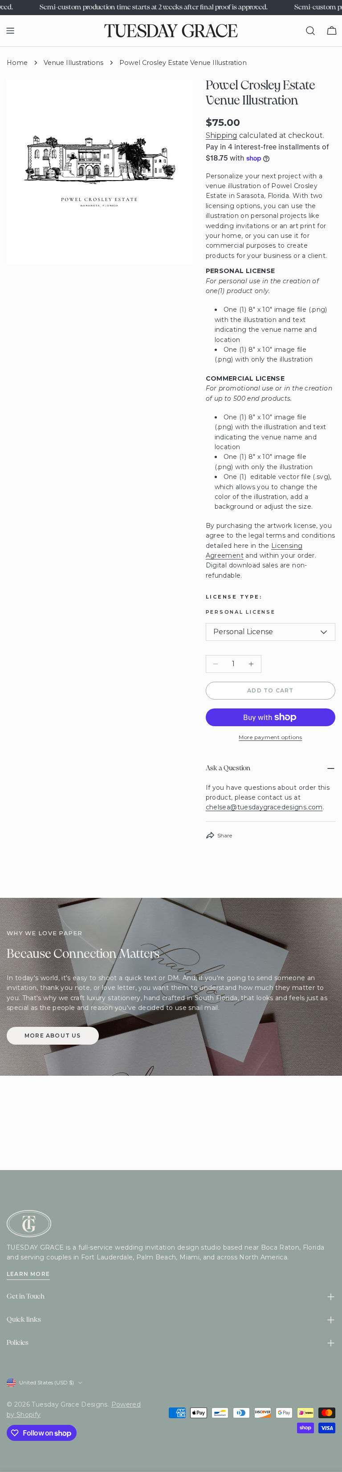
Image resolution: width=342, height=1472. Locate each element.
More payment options (270, 737)
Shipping (221, 135)
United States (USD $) (46, 1382)
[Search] (310, 31)
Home (17, 63)
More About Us (52, 1035)
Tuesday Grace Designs (69, 1404)
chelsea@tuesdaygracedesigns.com (264, 807)
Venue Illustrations (73, 63)
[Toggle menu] (10, 31)
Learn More (28, 1274)
